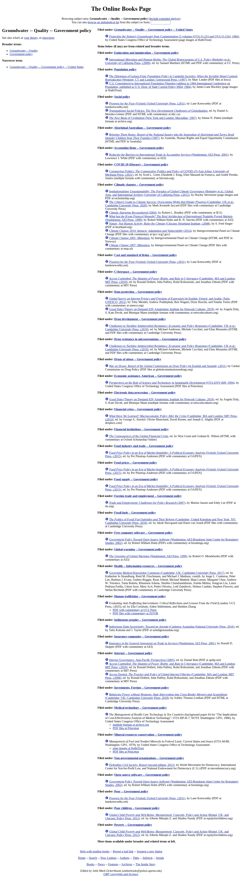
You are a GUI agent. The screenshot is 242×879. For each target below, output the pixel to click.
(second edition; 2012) (142, 764)
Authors (124, 857)
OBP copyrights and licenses (120, 874)
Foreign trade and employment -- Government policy (148, 496)
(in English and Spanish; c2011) (167, 366)
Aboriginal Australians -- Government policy (142, 127)
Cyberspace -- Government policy (135, 271)
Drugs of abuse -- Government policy (137, 359)
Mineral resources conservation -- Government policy (148, 734)
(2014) (150, 230)
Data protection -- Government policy (138, 291)
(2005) (142, 660)
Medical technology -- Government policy (140, 707)
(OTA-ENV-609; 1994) (171, 382)
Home (81, 857)
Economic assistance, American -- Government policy (148, 375)
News (101, 864)
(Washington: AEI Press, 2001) (168, 154)
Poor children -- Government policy (137, 808)
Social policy (122, 96)
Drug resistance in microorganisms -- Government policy (150, 339)
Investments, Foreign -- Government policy (141, 687)
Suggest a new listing (149, 851)
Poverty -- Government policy (133, 824)
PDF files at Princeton (126, 728)
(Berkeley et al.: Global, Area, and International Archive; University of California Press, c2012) (169, 193)
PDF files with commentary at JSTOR (135, 613)
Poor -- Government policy (131, 791)
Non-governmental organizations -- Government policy (149, 758)
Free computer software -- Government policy (143, 532)
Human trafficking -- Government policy (140, 596)
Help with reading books (94, 851)
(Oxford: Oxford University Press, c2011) (147, 103)
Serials (160, 857)
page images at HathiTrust (128, 748)
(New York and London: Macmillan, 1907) (152, 118)
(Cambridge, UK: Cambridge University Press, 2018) (166, 696)
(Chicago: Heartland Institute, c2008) (159, 223)
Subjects (148, 857)
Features (113, 864)
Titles (136, 857)
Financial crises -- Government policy (138, 409)
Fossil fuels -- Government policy (135, 512)
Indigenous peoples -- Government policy (140, 619)
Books (90, 864)
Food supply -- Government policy (136, 479)
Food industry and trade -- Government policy (143, 446)
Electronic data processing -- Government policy (145, 392)
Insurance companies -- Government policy (141, 636)
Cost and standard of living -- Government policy (145, 255)
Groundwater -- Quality (24, 50)
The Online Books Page (121, 8)
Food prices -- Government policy (135, 462)
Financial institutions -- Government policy (141, 429)
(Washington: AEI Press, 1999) (148, 556)
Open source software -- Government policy (142, 774)
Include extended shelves (164, 18)
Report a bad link (123, 851)
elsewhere (48, 37)
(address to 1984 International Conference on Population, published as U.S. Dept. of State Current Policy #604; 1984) (167, 85)
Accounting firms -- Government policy (139, 147)
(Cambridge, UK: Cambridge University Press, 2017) (166, 572)
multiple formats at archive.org (131, 724)
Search (93, 857)
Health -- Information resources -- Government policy (148, 566)
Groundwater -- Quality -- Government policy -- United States (47, 67)
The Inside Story (145, 864)
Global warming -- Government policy (138, 549)
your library (31, 37)
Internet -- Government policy (133, 653)
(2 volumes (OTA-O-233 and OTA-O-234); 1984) (174, 36)
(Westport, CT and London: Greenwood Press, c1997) (171, 78)
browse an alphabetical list (103, 22)
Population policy (125, 69)
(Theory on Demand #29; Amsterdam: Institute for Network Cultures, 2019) (161, 309)
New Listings (108, 857)
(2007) (147, 502)
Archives (126, 864)
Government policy (21, 54)
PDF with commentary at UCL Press (135, 610)
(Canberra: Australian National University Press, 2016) (171, 626)
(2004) (133, 212)
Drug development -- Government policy (140, 319)
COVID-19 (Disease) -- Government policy (141, 164)
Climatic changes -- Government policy (139, 184)
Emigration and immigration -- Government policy (146, 52)
